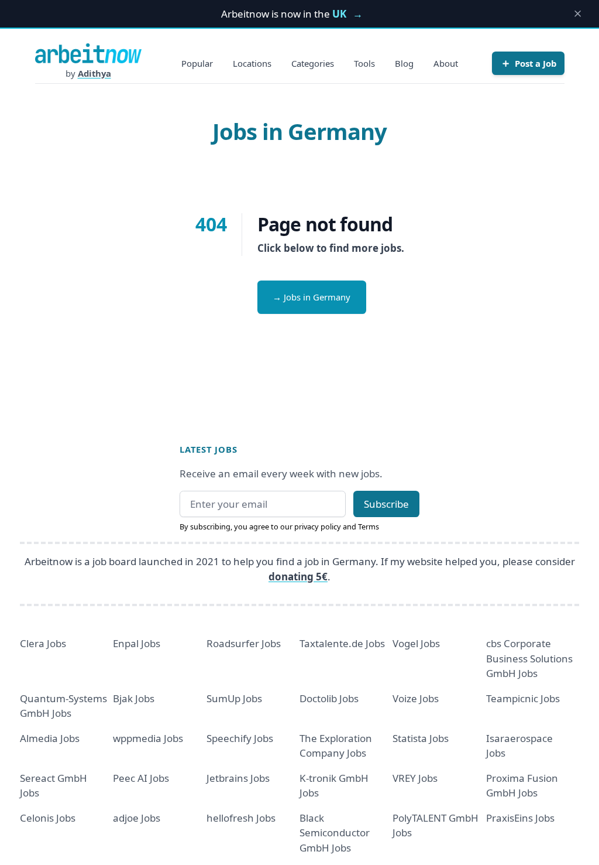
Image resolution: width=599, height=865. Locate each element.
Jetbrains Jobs (238, 778)
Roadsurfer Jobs (243, 643)
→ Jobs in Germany (311, 297)
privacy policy (317, 526)
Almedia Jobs (50, 738)
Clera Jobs (43, 643)
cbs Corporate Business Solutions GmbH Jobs (529, 658)
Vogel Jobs (416, 643)
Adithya (94, 73)
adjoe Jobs (136, 818)
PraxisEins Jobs (520, 818)
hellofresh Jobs (241, 818)
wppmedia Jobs (148, 738)
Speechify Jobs (239, 738)
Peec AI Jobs (141, 778)
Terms (368, 526)
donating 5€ (298, 576)
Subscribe (386, 504)
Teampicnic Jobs (523, 698)
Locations (252, 63)
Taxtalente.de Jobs (342, 643)
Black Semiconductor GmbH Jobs (335, 832)
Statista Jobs (421, 738)
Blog (404, 63)
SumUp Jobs (234, 698)
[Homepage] (88, 53)
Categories (312, 63)
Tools (364, 63)
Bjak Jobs (133, 698)
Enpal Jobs (136, 643)
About (445, 63)
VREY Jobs (415, 778)
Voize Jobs (416, 698)
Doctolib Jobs (329, 698)
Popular (197, 63)
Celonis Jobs (47, 818)
